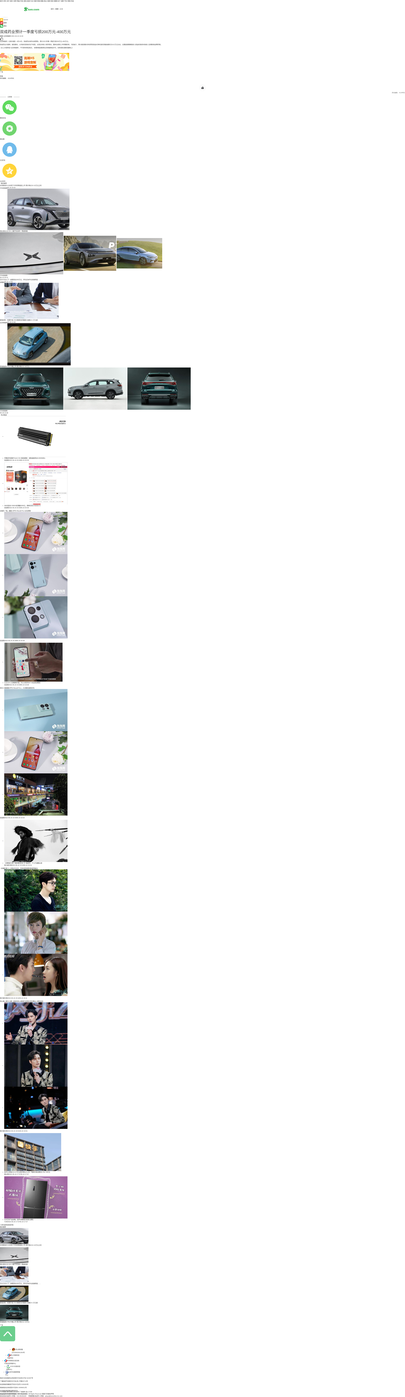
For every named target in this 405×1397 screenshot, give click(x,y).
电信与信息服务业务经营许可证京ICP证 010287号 (16, 1378)
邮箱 (41, 1)
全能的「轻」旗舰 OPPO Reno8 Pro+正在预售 (15, 511)
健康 (55, 1)
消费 (62, 1)
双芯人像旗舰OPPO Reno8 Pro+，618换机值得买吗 (17, 688)
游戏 (25, 1)
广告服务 (22, 1392)
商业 (45, 1)
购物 (69, 1)
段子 (58, 1)
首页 (1, 1)
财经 (52, 1)
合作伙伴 (16, 1392)
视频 (48, 1)
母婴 (35, 1)
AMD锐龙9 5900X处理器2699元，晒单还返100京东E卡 (22, 505)
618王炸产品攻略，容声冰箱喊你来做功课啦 (18, 1219)
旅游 (28, 1)
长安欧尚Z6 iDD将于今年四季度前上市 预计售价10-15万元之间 (20, 185)
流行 (8, 1)
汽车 (65, 1)
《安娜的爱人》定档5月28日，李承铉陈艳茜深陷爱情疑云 (19, 868)
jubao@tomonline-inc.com (53, 1396)
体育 (15, 1)
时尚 (21, 1)
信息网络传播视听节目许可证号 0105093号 (14, 1384)
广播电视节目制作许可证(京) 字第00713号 (14, 1381)
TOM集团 (3, 1392)
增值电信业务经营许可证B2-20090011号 (13, 1387)
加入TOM (29, 1392)
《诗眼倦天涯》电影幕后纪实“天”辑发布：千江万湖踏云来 (23, 863)
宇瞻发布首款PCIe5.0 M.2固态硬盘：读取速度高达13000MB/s (24, 458)
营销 (38, 1)
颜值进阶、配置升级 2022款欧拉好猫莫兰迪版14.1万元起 (19, 320)
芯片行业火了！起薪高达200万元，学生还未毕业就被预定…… (20, 279)
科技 (72, 1)
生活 (31, 1)
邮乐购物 (10, 1392)
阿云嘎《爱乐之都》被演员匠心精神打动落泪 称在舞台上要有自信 (21, 1001)
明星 (18, 1)
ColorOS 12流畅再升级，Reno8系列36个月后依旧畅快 (22, 683)
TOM (6, 1222)
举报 (1, 76)
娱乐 (11, 1)
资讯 (4, 1)
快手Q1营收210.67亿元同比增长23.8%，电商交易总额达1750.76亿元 (27, 1172)
